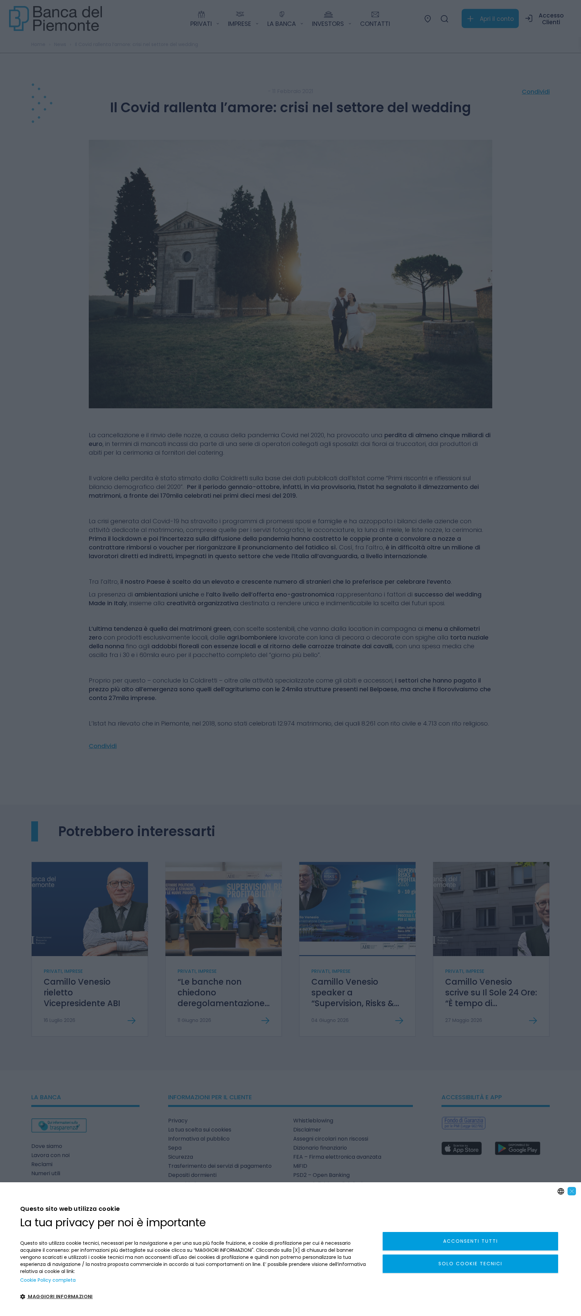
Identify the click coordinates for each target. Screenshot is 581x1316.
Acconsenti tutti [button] (470, 1241)
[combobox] (560, 1191)
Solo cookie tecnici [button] (470, 1263)
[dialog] (290, 1249)
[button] (196, 1297)
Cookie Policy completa (48, 1280)
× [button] (572, 1191)
